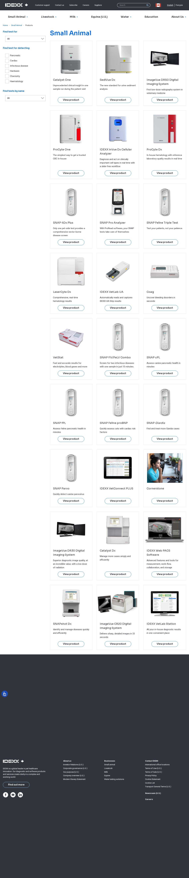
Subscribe (73, 5)
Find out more (16, 784)
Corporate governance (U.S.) (75, 768)
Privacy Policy (151, 775)
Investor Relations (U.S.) (73, 764)
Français (179, 5)
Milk (106, 772)
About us (67, 761)
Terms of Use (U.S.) (153, 768)
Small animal (109, 764)
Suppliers (98, 5)
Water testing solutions (114, 779)
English (170, 5)
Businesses (109, 761)
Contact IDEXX (151, 761)
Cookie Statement (152, 779)
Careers (86, 5)
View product (71, 99)
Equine (107, 775)
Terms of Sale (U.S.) (153, 772)
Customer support (42, 5)
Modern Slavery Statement (74, 779)
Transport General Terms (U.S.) (158, 786)
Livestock (108, 768)
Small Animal (16, 25)
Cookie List (150, 783)
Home (5, 25)
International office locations (157, 764)
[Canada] (159, 5)
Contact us (59, 5)
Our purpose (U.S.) (71, 772)
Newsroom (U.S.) (153, 793)
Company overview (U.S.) (73, 775)
